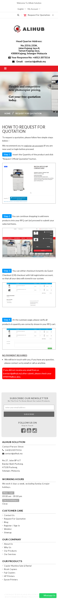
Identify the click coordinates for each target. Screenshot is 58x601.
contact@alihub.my (35, 61)
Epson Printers (11, 579)
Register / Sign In (12, 525)
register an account (33, 145)
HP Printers (9, 576)
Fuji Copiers (9, 572)
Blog (6, 522)
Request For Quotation (15, 519)
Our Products (10, 551)
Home (7, 113)
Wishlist (7, 529)
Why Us (7, 547)
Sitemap (8, 532)
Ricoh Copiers (10, 569)
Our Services (10, 554)
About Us (8, 544)
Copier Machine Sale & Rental (18, 566)
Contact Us (9, 515)
